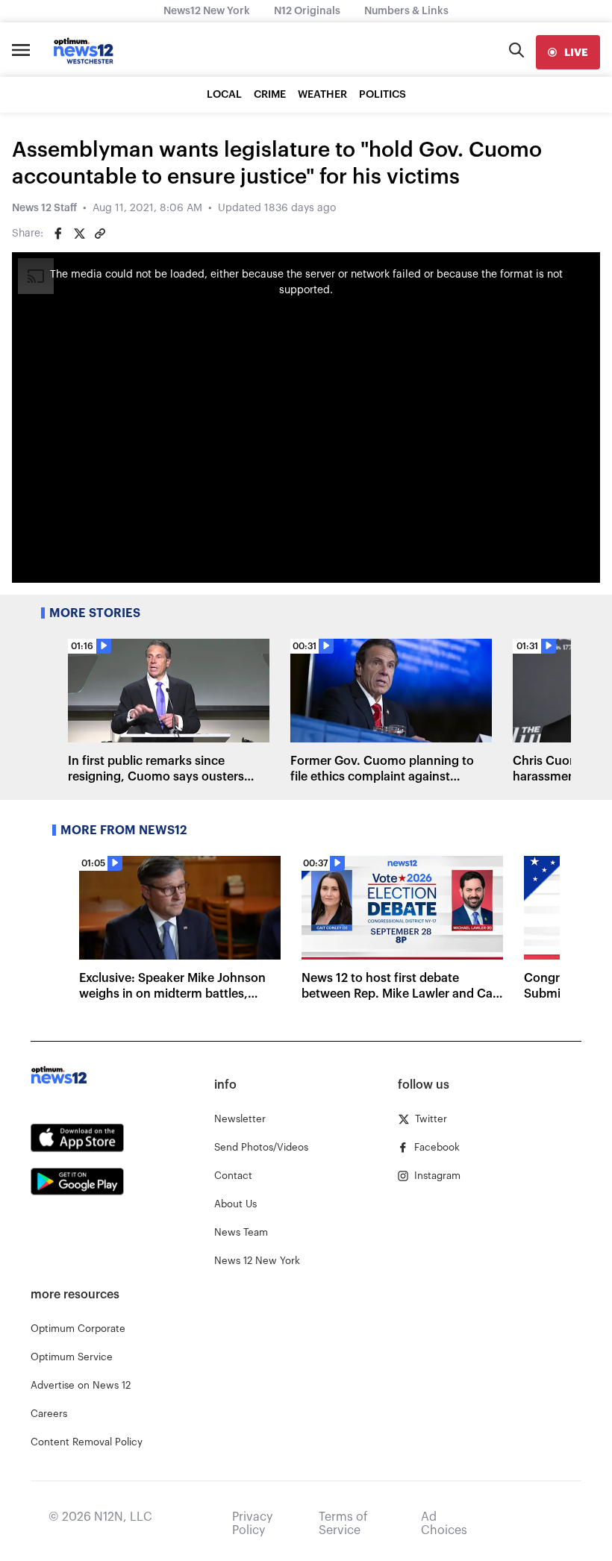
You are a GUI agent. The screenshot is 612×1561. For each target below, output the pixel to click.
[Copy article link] (100, 234)
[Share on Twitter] (79, 234)
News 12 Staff (44, 208)
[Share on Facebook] (58, 234)
